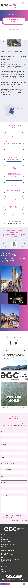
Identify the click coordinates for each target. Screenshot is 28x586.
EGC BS (3, 534)
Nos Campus (5, 537)
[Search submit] (24, 584)
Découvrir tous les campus (9, 14)
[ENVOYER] (20, 557)
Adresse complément (6, 451)
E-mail (3, 482)
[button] (23, 7)
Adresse (3, 444)
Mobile (3, 489)
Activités (9, 261)
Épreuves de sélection (8, 544)
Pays (2, 476)
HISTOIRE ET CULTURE (15, 258)
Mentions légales (6, 546)
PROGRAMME (4, 539)
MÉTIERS (3, 543)
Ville (2, 457)
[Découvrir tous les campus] (1, 14)
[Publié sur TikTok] (24, 351)
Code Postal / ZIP (6, 470)
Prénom (3, 438)
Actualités (4, 536)
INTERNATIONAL (5, 541)
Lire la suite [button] (6, 358)
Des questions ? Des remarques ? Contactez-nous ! (10, 560)
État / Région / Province (7, 463)
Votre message (5, 495)
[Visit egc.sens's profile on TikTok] (4, 351)
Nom (2, 431)
